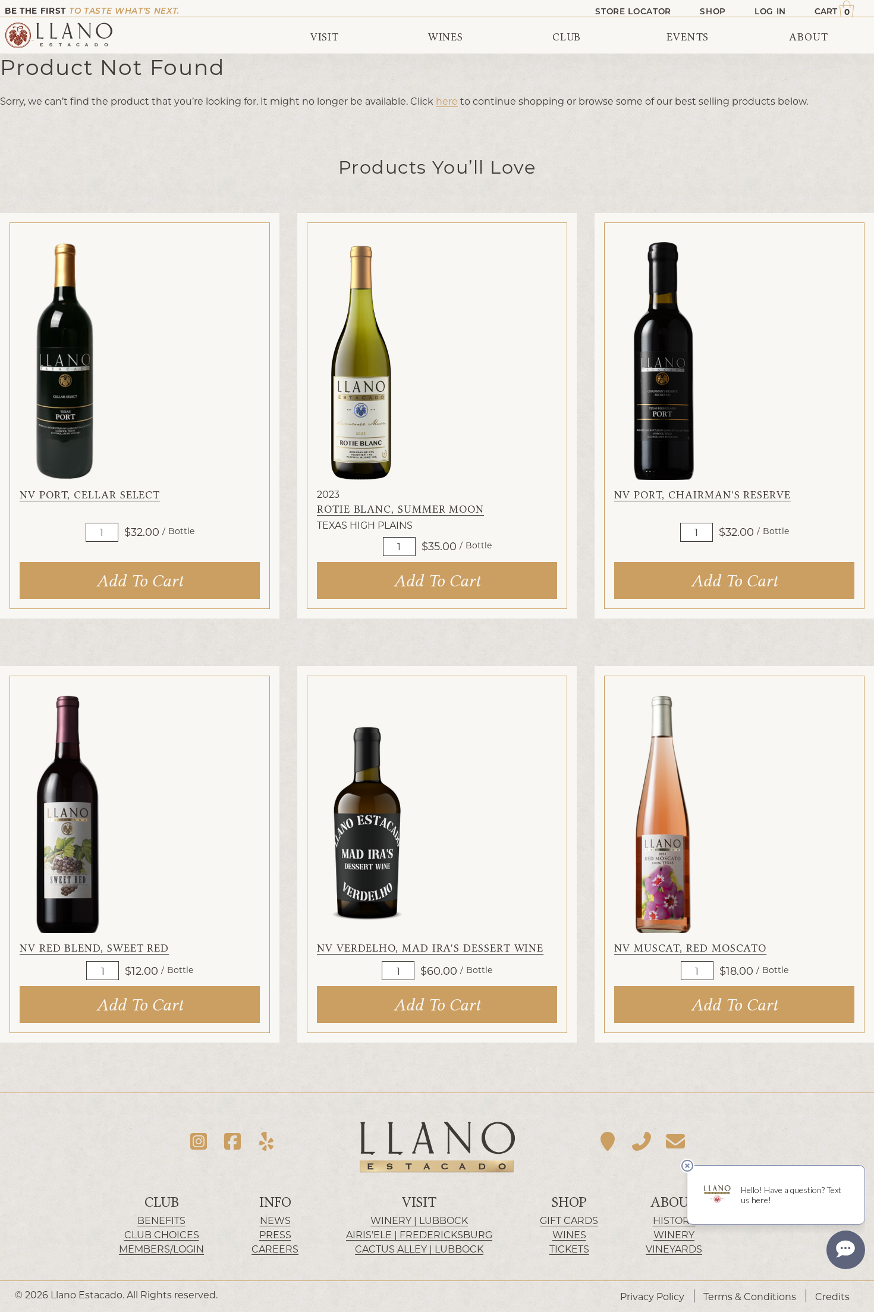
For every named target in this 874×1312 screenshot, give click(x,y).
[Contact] (675, 1141)
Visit (419, 1202)
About (673, 1202)
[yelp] (266, 1141)
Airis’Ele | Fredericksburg (419, 1234)
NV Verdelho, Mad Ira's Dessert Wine (430, 948)
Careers (274, 1248)
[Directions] (608, 1141)
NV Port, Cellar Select (90, 495)
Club (161, 1202)
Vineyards (674, 1248)
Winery (673, 1234)
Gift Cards (569, 1220)
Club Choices (161, 1234)
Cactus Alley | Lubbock (419, 1248)
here (447, 101)
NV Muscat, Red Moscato (690, 948)
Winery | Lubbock (419, 1220)
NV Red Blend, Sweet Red (94, 948)
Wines (569, 1234)
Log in (770, 11)
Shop (569, 1202)
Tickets (569, 1248)
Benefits (161, 1220)
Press (275, 1234)
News (275, 1220)
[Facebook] (233, 1141)
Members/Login (161, 1248)
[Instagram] (199, 1141)
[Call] (642, 1141)
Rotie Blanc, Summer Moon (400, 509)
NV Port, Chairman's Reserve (702, 495)
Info (275, 1202)
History (674, 1220)
